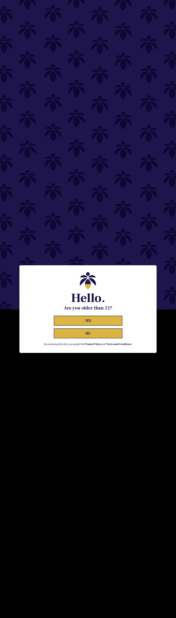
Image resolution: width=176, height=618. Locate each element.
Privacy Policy (93, 344)
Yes (88, 321)
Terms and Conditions (119, 344)
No (88, 333)
